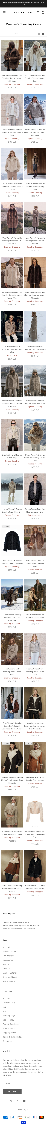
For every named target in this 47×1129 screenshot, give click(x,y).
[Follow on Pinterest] (17, 1101)
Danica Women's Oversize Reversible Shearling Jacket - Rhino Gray (35, 132)
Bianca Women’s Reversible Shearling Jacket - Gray (35, 510)
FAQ (4, 1007)
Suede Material (9, 981)
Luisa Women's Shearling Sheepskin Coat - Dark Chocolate (12, 617)
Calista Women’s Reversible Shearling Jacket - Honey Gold (35, 186)
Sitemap (6, 968)
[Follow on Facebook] (4, 1101)
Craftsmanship (9, 1003)
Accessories (8, 960)
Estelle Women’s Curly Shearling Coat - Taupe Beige (35, 347)
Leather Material (9, 973)
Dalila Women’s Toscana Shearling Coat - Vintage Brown (35, 563)
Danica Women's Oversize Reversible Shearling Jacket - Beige (12, 132)
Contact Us (7, 1041)
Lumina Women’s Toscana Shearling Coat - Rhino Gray (12, 510)
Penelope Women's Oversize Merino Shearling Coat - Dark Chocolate (12, 780)
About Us (6, 998)
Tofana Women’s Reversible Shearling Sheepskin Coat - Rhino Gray (12, 403)
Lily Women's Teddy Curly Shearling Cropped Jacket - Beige (35, 834)
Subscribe (12, 1091)
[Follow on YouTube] (24, 1101)
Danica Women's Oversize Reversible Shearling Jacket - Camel (35, 458)
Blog (4, 1011)
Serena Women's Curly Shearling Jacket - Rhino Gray (35, 672)
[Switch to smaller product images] (43, 34)
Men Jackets (8, 956)
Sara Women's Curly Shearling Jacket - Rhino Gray (12, 672)
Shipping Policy (9, 1032)
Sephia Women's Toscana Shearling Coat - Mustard (35, 778)
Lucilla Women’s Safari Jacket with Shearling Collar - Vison (12, 349)
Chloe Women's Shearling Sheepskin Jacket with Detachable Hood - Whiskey (12, 726)
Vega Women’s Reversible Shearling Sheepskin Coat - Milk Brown (12, 241)
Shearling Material (10, 977)
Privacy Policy (9, 1028)
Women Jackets (9, 951)
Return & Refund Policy (12, 1037)
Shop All (6, 947)
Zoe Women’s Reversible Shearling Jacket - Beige (35, 616)
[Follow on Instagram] (10, 1101)
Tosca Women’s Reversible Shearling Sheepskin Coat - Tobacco (35, 241)
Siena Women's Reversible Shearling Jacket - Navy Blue (12, 561)
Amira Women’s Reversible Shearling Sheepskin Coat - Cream (35, 78)
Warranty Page (9, 1015)
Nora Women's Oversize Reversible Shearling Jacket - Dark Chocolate (35, 726)
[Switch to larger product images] (39, 34)
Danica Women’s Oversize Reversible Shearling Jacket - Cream (12, 186)
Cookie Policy (8, 1020)
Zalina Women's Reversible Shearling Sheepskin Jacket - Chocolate (34, 295)
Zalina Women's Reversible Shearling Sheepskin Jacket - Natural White (12, 295)
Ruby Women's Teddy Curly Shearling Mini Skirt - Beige (12, 832)
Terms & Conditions (11, 1024)
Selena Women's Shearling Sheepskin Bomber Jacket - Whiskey (12, 888)
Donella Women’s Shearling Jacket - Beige (12, 456)
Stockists (6, 964)
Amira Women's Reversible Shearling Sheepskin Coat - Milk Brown (12, 78)
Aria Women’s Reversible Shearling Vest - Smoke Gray (35, 402)
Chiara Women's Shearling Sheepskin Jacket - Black (35, 887)
